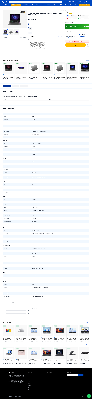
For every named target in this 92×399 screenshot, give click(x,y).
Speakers (48, 4)
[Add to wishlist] (63, 11)
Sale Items (88, 4)
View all (87, 60)
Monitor (75, 4)
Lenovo (11, 7)
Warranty (29, 385)
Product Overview (7, 85)
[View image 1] (5, 32)
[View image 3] (16, 32)
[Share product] (61, 11)
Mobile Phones (26, 4)
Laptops (32, 4)
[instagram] (82, 396)
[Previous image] (4, 19)
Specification (15, 85)
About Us (29, 374)
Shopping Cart (49, 374)
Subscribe (80, 375)
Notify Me (75, 45)
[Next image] (25, 19)
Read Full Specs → (61, 36)
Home (4, 7)
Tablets (43, 4)
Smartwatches (55, 4)
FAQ (28, 387)
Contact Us (29, 381)
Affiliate (29, 389)
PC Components (68, 4)
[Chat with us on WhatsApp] (89, 396)
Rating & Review (24, 85)
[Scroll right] (88, 71)
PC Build (61, 4)
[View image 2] (11, 32)
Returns (29, 383)
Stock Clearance (82, 4)
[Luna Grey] (29, 24)
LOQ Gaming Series (16, 7)
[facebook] (80, 396)
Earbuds (37, 4)
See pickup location (69, 37)
